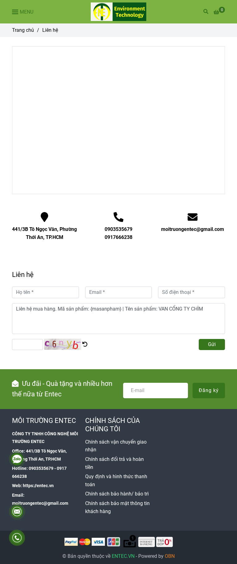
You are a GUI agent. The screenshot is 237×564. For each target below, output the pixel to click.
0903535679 (118, 229)
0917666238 (118, 237)
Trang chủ (23, 30)
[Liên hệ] (118, 11)
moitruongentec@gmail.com (192, 229)
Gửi (212, 344)
